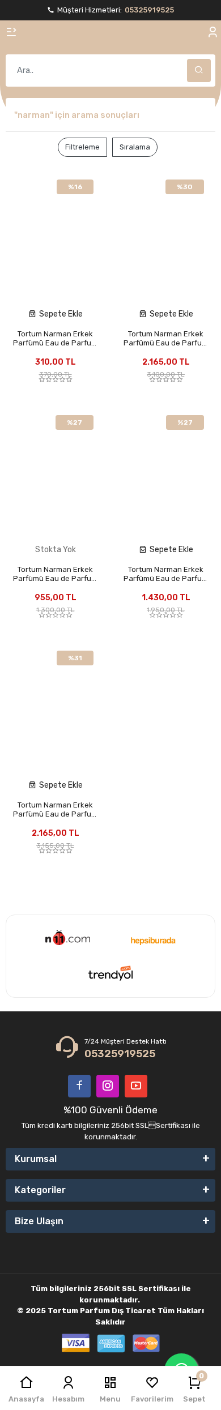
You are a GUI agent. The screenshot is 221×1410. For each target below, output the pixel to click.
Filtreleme (82, 147)
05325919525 (149, 10)
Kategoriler (40, 1190)
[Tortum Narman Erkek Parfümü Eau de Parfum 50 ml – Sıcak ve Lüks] (166, 471)
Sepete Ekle (61, 314)
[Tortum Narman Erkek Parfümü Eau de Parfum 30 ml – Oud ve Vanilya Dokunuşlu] (55, 471)
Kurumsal (36, 1158)
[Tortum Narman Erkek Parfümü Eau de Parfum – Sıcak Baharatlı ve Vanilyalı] (55, 707)
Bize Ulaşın (39, 1221)
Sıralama (135, 147)
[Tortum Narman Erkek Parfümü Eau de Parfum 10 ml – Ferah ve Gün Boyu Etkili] (55, 236)
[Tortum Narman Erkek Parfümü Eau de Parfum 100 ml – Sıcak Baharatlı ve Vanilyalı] (166, 236)
